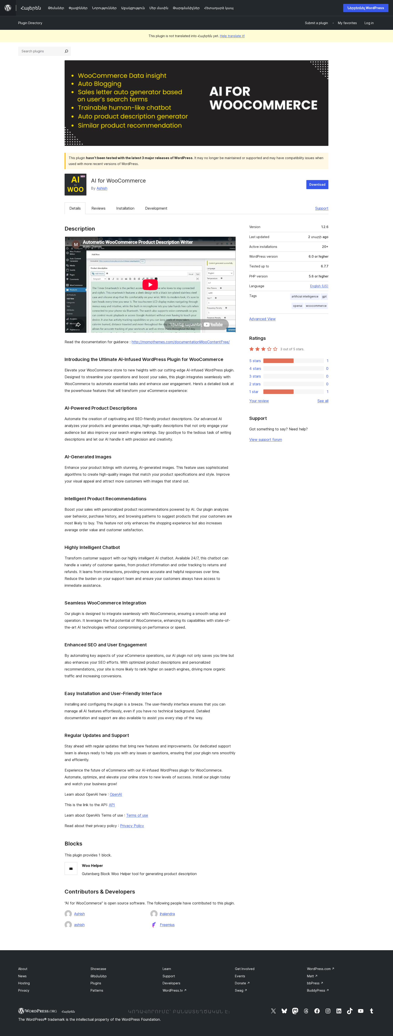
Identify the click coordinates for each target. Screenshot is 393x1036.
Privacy (23, 990)
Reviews (98, 208)
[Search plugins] (66, 51)
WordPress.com (321, 969)
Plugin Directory (30, 23)
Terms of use (137, 815)
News (22, 976)
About (22, 969)
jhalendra (167, 914)
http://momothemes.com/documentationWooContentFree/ (181, 342)
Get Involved (244, 969)
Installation (125, 208)
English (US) (319, 286)
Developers (171, 983)
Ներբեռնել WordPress (366, 8)
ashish (79, 924)
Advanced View (262, 319)
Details (75, 208)
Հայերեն (68, 1011)
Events (240, 976)
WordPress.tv (175, 990)
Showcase (98, 969)
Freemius (167, 924)
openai (297, 305)
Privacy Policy (132, 825)
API (112, 804)
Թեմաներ (99, 976)
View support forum (265, 439)
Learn (167, 969)
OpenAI (116, 794)
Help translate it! (232, 36)
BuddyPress (318, 990)
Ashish (102, 188)
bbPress (315, 983)
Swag (241, 990)
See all (322, 401)
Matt (312, 976)
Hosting (24, 983)
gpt (324, 296)
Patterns (97, 990)
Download (317, 184)
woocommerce (316, 305)
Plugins (96, 983)
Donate (242, 983)
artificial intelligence (305, 296)
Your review (259, 401)
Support (321, 208)
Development (156, 208)
